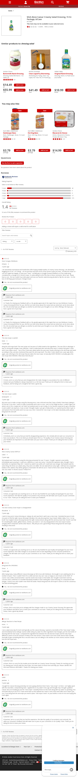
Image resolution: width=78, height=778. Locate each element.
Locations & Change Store (10, 747)
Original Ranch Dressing (64, 73)
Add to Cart (19, 85)
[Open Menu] (10, 2)
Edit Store (61, 6)
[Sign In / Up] (25, 2)
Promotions (39, 747)
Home (10, 11)
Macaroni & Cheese (60, 132)
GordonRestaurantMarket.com (18, 760)
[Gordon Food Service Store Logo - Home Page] (39, 2)
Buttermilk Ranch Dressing (13, 73)
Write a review (49, 27)
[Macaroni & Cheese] (64, 119)
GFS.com (5, 760)
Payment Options (24, 762)
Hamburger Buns (10, 132)
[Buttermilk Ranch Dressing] (15, 59)
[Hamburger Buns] (15, 119)
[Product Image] (11, 25)
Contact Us (38, 750)
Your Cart (27, 747)
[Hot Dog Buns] (40, 119)
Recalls (15, 762)
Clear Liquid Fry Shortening (39, 73)
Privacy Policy (33, 760)
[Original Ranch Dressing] (66, 59)
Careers (32, 762)
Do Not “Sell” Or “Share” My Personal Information (17, 764)
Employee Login (7, 762)
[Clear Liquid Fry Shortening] (41, 59)
